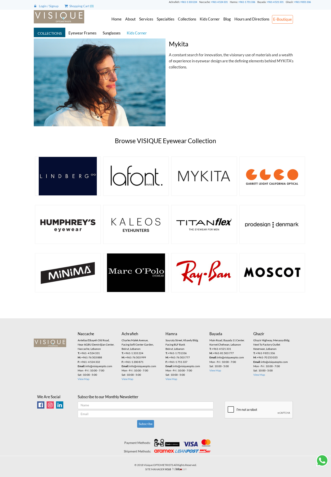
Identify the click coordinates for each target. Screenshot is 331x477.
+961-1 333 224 (188, 1)
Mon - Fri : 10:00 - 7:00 (91, 370)
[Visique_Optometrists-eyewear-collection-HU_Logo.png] (68, 224)
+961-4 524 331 (219, 1)
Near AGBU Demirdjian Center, (96, 344)
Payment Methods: (137, 443)
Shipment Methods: (137, 451)
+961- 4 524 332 (89, 362)
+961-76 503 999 (134, 357)
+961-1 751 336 (246, 1)
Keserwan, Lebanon (265, 348)
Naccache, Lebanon (89, 348)
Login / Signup (47, 6)
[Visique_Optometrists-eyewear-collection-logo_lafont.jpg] (136, 176)
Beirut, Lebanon (131, 348)
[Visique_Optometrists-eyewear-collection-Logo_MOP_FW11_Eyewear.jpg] (136, 272)
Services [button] (146, 19)
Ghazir (258, 333)
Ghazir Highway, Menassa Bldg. (271, 340)
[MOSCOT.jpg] (272, 272)
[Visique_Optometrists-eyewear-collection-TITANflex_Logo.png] (204, 224)
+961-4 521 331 (275, 1)
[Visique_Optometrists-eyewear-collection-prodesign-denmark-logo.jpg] (272, 224)
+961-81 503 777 (221, 353)
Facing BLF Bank (175, 344)
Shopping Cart (79, 6)
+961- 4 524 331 (89, 353)
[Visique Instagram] (50, 404)
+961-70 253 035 (265, 357)
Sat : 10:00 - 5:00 (87, 374)
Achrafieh (130, 333)
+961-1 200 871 (132, 362)
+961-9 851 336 (302, 1)
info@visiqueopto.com (95, 366)
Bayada (215, 333)
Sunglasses (111, 33)
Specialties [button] (165, 19)
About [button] (130, 19)
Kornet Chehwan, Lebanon (225, 344)
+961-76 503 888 (90, 357)
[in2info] (178, 469)
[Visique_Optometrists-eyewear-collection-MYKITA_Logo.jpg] (204, 176)
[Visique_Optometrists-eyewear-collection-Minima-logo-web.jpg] (68, 272)
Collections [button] (187, 19)
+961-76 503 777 (178, 357)
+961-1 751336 (176, 353)
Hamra (171, 333)
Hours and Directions (251, 19)
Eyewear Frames (82, 33)
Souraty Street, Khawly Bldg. (182, 340)
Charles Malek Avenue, (135, 340)
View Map (83, 379)
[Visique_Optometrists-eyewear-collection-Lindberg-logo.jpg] (68, 176)
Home (116, 19)
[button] (44, 82)
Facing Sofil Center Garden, (138, 344)
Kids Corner (210, 19)
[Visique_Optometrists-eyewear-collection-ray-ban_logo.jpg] (204, 272)
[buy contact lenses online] (59, 404)
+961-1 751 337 (176, 362)
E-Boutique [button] (282, 19)
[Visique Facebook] (40, 404)
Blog (227, 19)
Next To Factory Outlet (266, 344)
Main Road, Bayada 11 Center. (227, 340)
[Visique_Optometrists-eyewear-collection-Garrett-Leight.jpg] (272, 176)
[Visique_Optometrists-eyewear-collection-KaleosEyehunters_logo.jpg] (136, 224)
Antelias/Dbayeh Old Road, (94, 340)
